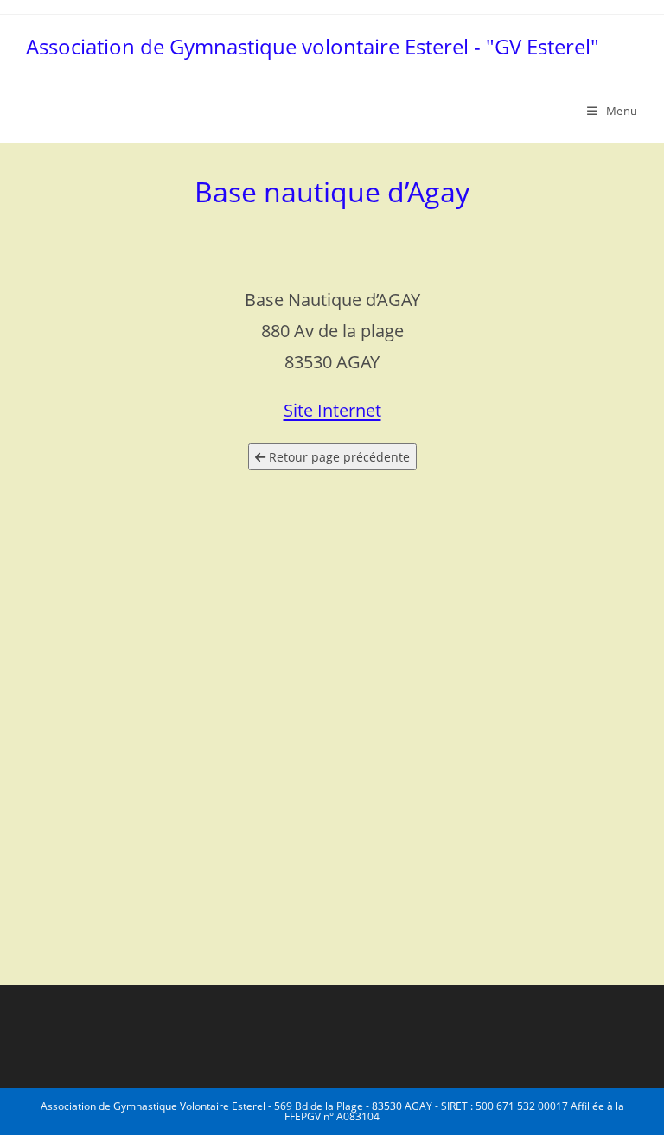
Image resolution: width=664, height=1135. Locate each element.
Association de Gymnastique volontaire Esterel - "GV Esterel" (312, 46)
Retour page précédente (337, 457)
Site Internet (332, 410)
